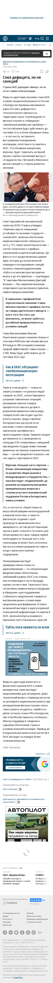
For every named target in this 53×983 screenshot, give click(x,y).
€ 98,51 (18, 45)
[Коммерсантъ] (5, 38)
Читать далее (13, 380)
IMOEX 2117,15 (39, 45)
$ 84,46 (10, 45)
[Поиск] (42, 38)
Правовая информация (37, 919)
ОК (46, 53)
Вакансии (7, 925)
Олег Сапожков (10, 789)
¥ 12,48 (27, 45)
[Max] (34, 932)
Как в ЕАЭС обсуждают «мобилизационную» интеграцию (22, 371)
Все (21, 868)
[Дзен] (16, 932)
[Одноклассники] (22, 932)
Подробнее (18, 977)
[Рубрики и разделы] (47, 38)
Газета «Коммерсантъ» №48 (16, 779)
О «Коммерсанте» (11, 913)
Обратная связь (34, 916)
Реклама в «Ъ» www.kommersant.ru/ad (26, 17)
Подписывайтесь (15, 767)
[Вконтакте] (11, 932)
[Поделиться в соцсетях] (47, 71)
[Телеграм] (5, 932)
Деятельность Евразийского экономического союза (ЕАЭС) (24, 62)
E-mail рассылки (34, 922)
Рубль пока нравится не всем (27, 627)
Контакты (7, 919)
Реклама (7, 922)
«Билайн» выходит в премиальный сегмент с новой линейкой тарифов (16, 881)
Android (30, 913)
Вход (37, 38)
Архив (5, 916)
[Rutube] (28, 932)
